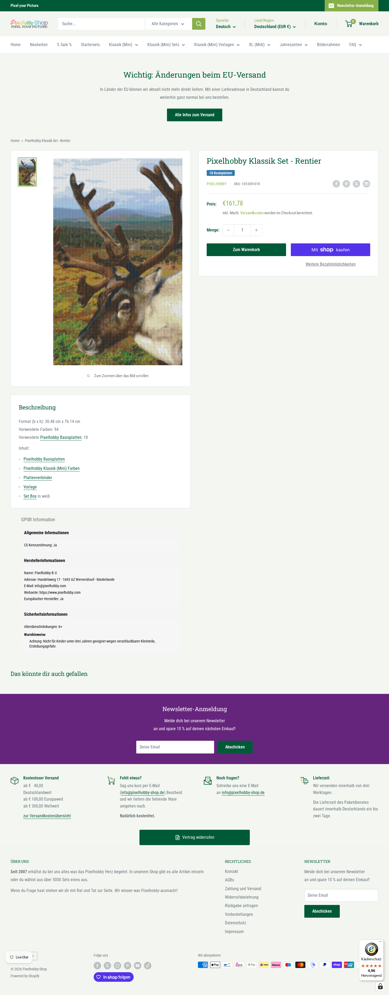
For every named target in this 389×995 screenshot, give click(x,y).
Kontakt (231, 871)
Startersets (90, 44)
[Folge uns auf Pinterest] (127, 965)
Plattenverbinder (38, 477)
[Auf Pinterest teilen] (346, 184)
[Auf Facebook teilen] (336, 184)
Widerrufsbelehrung (242, 897)
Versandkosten (252, 213)
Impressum (234, 931)
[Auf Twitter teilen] (356, 184)
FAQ (352, 44)
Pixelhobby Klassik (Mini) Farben (52, 468)
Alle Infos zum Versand (194, 114)
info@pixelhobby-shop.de (142, 792)
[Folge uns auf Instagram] (117, 965)
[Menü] (380, 943)
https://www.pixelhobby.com (60, 592)
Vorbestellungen (239, 914)
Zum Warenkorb (246, 249)
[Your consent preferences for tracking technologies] (380, 986)
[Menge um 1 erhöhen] (256, 230)
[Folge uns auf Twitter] (107, 965)
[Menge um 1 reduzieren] (228, 230)
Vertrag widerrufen (198, 837)
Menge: (213, 230)
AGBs (229, 879)
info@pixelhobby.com (50, 586)
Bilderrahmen (328, 44)
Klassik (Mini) (120, 44)
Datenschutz (235, 922)
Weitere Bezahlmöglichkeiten (331, 264)
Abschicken (235, 746)
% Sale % (64, 44)
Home (16, 44)
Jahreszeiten (291, 44)
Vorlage (30, 486)
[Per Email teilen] (366, 184)
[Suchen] (198, 24)
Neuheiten (39, 44)
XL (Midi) (257, 44)
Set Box (30, 496)
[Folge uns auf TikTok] (147, 965)
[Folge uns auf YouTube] (137, 965)
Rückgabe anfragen (241, 905)
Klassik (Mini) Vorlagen (214, 44)
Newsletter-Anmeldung (355, 5)
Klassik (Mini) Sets (163, 44)
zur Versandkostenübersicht (47, 815)
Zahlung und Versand (243, 888)
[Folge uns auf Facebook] (97, 965)
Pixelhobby (216, 184)
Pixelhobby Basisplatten (61, 437)
